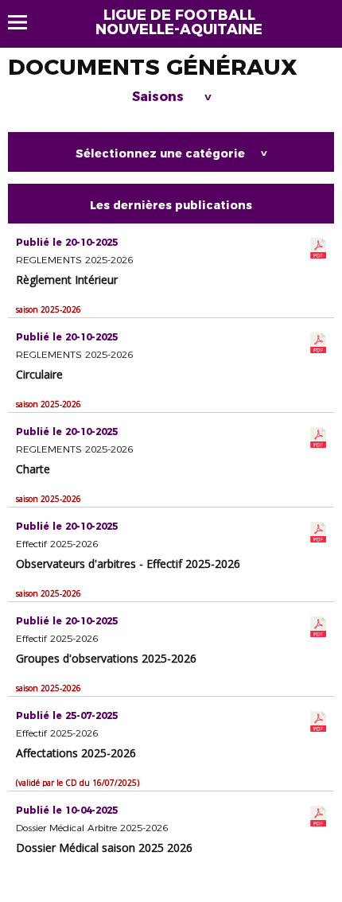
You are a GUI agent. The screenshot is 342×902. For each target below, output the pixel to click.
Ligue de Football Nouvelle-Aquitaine (178, 22)
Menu (25, 22)
